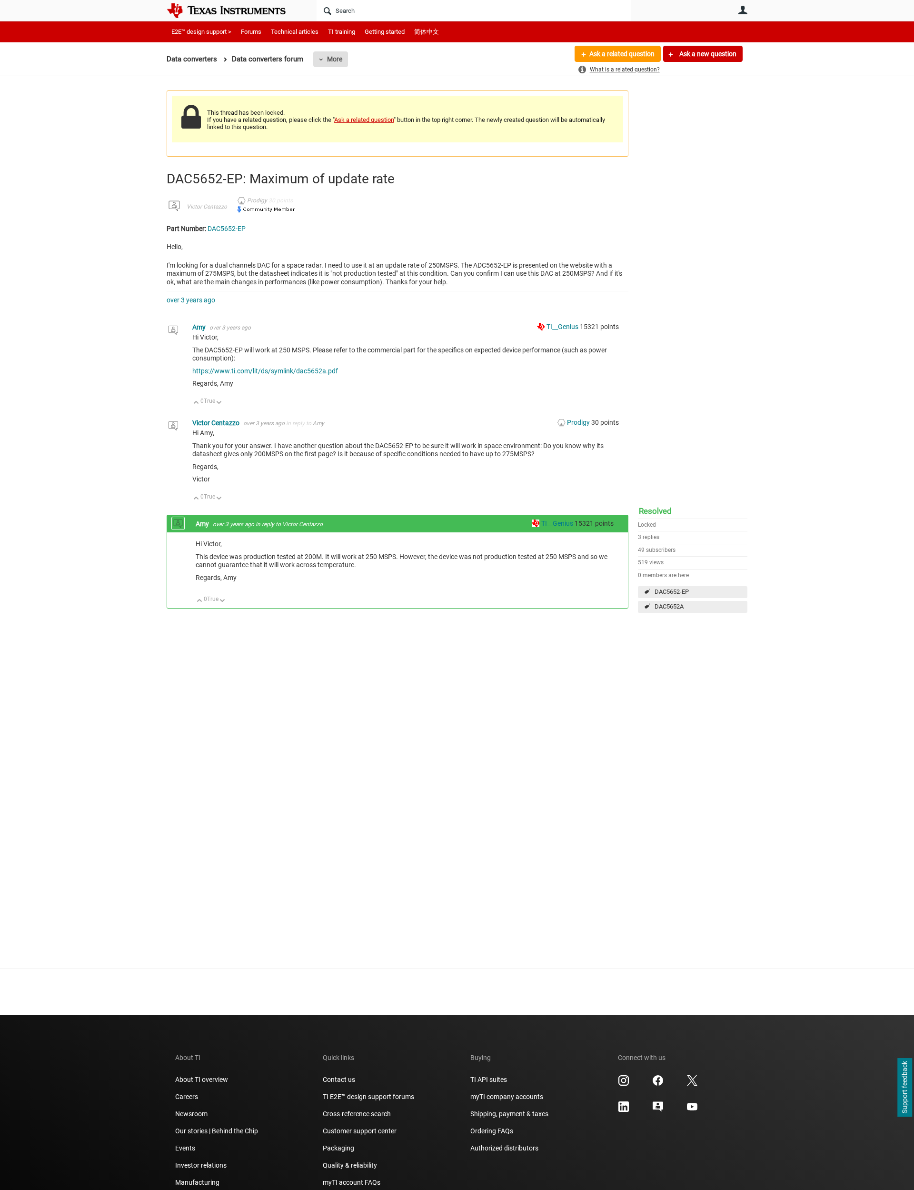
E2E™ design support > (201, 31)
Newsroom (191, 1114)
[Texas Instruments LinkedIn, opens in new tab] (623, 1110)
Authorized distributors (504, 1148)
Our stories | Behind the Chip (216, 1131)
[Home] (233, 10)
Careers (186, 1096)
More (334, 59)
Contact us (339, 1079)
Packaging (338, 1148)
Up (196, 403)
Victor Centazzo (207, 206)
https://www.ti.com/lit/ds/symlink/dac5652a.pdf (265, 371)
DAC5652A (669, 606)
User (742, 10)
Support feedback (904, 1087)
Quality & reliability (350, 1165)
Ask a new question (707, 54)
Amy (199, 327)
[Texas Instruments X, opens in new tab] (692, 1084)
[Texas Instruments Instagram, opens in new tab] (623, 1084)
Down (219, 403)
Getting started (385, 31)
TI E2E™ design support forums (368, 1096)
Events (185, 1148)
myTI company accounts (506, 1096)
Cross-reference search (357, 1114)
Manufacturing (197, 1182)
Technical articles (294, 31)
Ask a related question (622, 54)
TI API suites (488, 1079)
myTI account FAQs (351, 1182)
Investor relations (201, 1165)
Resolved (655, 511)
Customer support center (360, 1131)
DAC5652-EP (672, 591)
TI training (341, 31)
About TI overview (201, 1079)
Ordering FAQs (491, 1131)
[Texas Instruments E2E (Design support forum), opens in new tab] (658, 1110)
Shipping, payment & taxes (509, 1114)
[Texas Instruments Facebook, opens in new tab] (658, 1084)
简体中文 (426, 31)
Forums (251, 31)
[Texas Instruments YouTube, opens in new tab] (692, 1110)
